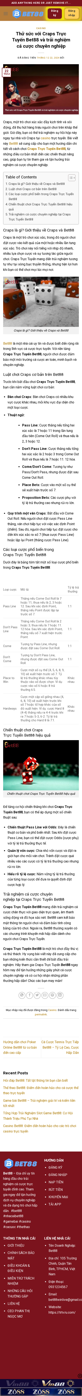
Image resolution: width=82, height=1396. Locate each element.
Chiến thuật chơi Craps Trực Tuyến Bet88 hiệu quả (40, 206)
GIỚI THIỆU (16, 1246)
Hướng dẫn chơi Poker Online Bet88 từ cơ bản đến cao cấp (20, 1047)
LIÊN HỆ (14, 1304)
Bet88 (13, 144)
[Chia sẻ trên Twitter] (37, 995)
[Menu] (5, 13)
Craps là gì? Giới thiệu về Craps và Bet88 (37, 184)
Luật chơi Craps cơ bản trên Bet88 (33, 189)
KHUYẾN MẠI (58, 1197)
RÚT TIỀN (56, 1190)
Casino (41, 28)
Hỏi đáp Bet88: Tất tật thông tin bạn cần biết (35, 1081)
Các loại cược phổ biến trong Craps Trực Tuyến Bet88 (41, 196)
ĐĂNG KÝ (55, 1168)
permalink (41, 1014)
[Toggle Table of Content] (69, 177)
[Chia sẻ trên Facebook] (29, 995)
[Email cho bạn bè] (44, 995)
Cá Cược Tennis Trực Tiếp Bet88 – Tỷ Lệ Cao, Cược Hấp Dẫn (60, 1047)
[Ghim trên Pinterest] (52, 995)
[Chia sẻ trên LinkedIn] (60, 995)
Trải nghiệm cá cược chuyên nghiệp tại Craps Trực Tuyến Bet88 (40, 216)
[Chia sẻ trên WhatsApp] (22, 995)
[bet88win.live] (27, 13)
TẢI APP (55, 1204)
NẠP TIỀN (56, 1182)
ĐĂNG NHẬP (58, 1175)
